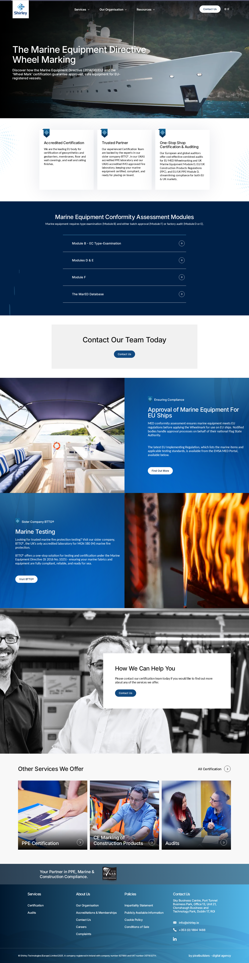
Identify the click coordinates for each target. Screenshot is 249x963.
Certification (36, 905)
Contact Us (210, 9)
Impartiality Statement (138, 905)
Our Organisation (87, 905)
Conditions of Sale (136, 927)
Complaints (83, 934)
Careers (81, 927)
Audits (32, 912)
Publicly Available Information (144, 912)
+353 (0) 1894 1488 (192, 930)
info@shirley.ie (189, 922)
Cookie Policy (133, 920)
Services (34, 894)
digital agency (221, 955)
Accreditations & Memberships (96, 912)
